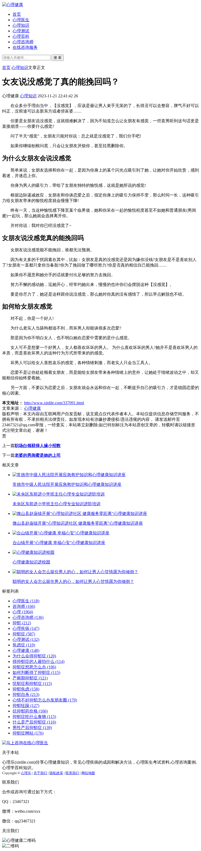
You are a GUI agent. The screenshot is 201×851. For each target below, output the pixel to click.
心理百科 (21, 36)
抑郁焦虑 (26, 689)
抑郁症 (24, 634)
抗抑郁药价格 (30, 711)
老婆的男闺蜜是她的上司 (38, 455)
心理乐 (26, 773)
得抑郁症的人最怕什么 (38, 661)
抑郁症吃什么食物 (34, 716)
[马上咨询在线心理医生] (25, 743)
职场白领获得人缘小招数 (38, 445)
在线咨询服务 (25, 47)
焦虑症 (24, 645)
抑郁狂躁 (26, 705)
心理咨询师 (23, 42)
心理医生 (21, 20)
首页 (17, 14)
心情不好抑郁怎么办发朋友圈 (45, 700)
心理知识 (21, 25)
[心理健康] (12, 4)
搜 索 (58, 58)
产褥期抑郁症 (30, 678)
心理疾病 (26, 628)
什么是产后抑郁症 (34, 722)
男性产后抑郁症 (32, 727)
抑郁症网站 (28, 733)
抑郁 (22, 623)
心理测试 (21, 31)
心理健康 (32, 408)
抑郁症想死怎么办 (34, 667)
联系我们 (72, 773)
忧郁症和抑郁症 (32, 683)
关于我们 (40, 773)
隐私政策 (56, 773)
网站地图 (88, 773)
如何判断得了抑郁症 (36, 672)
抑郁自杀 (26, 694)
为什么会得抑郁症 (34, 656)
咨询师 (24, 606)
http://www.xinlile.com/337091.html (54, 403)
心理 (23, 612)
